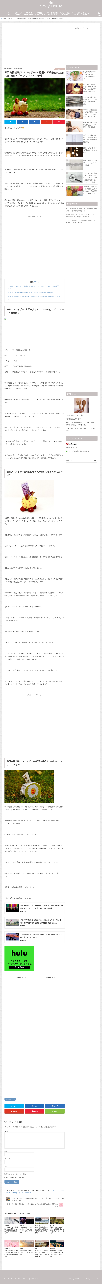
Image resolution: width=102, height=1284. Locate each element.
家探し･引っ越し (65, 13)
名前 (6, 1151)
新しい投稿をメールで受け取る (16, 1177)
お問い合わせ (85, 13)
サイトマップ (75, 13)
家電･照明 (40, 13)
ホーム (10, 13)
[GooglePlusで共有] (46, 122)
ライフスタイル (18, 13)
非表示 (36, 282)
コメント (7, 1131)
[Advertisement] (34, 46)
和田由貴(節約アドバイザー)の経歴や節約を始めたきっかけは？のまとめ (34, 298)
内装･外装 (28, 13)
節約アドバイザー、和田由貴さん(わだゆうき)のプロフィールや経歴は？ (33, 287)
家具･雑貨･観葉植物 (52, 13)
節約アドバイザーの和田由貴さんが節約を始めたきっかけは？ (31, 292)
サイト (6, 1166)
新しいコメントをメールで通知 (16, 1174)
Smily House (82, 1279)
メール (7, 1159)
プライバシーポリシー (21, 1279)
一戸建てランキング (71, 447)
